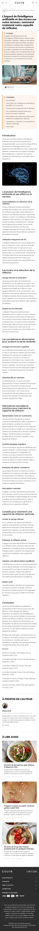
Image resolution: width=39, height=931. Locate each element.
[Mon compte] (36, 3)
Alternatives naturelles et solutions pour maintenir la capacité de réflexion (20, 117)
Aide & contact (8, 885)
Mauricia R (10, 87)
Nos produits (7, 878)
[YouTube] (31, 871)
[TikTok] (29, 871)
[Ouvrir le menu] (2, 3)
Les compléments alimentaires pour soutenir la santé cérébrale (19, 112)
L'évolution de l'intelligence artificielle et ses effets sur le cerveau (20, 104)
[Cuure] (7, 871)
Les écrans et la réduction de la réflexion (20, 108)
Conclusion (10, 127)
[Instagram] (27, 871)
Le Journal (5, 8)
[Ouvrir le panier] (33, 3)
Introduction (10, 100)
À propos (5, 881)
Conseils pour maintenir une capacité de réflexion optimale (20, 123)
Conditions (6, 889)
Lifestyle (12, 8)
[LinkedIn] (36, 871)
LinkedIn (6, 725)
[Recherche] (6, 3)
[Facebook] (34, 871)
